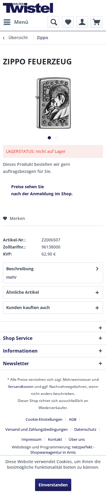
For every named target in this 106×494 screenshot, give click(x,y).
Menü (21, 22)
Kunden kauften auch (28, 307)
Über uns (77, 439)
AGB (72, 419)
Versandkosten (21, 386)
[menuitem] (15, 22)
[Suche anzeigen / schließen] (53, 22)
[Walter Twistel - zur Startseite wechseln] (28, 8)
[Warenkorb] (96, 22)
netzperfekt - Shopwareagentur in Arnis (62, 449)
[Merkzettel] (68, 22)
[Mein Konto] (82, 22)
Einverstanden (53, 485)
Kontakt (55, 439)
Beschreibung (20, 268)
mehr (11, 277)
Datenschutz (85, 429)
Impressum (31, 439)
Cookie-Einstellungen (44, 419)
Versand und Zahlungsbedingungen (36, 429)
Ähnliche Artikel (22, 292)
